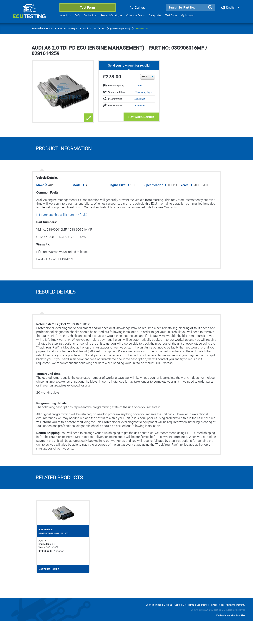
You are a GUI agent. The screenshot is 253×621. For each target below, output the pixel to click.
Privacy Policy (217, 605)
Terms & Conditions (197, 605)
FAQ (77, 15)
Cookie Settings (153, 605)
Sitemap (168, 605)
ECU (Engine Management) (116, 28)
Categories (155, 15)
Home (49, 28)
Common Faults (135, 15)
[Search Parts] (209, 7)
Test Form (87, 7)
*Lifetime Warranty (235, 605)
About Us (65, 15)
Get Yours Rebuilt (141, 117)
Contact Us (90, 15)
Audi (85, 28)
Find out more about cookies (230, 615)
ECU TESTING (34, 14)
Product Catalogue (111, 15)
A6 (95, 28)
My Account (187, 15)
